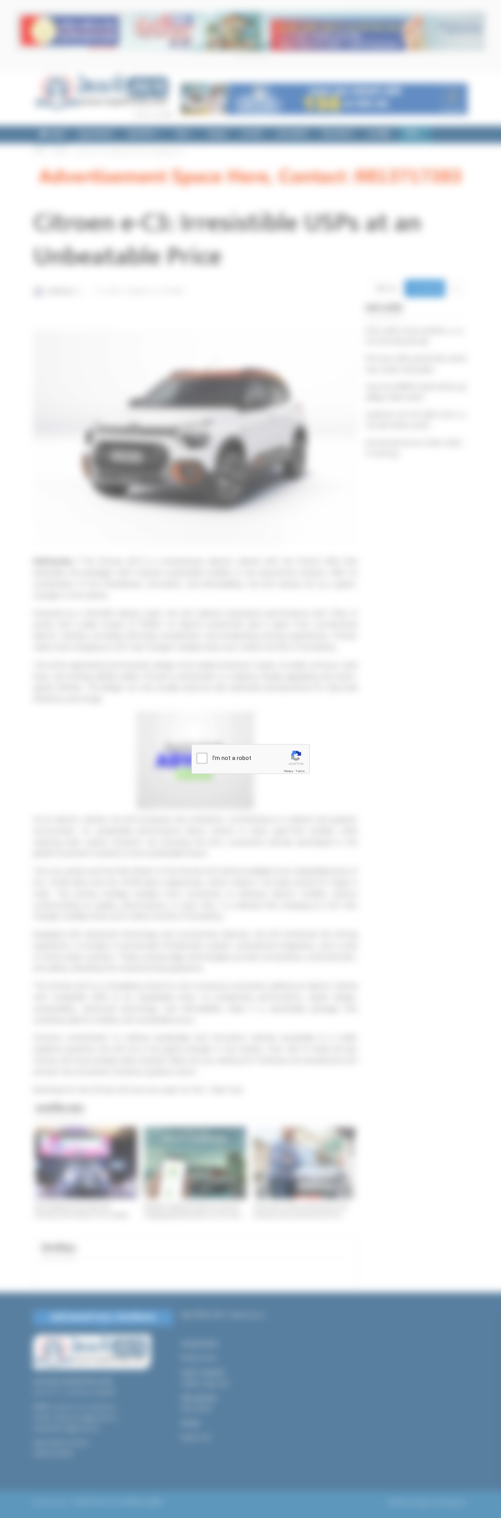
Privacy (288, 771)
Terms (300, 771)
